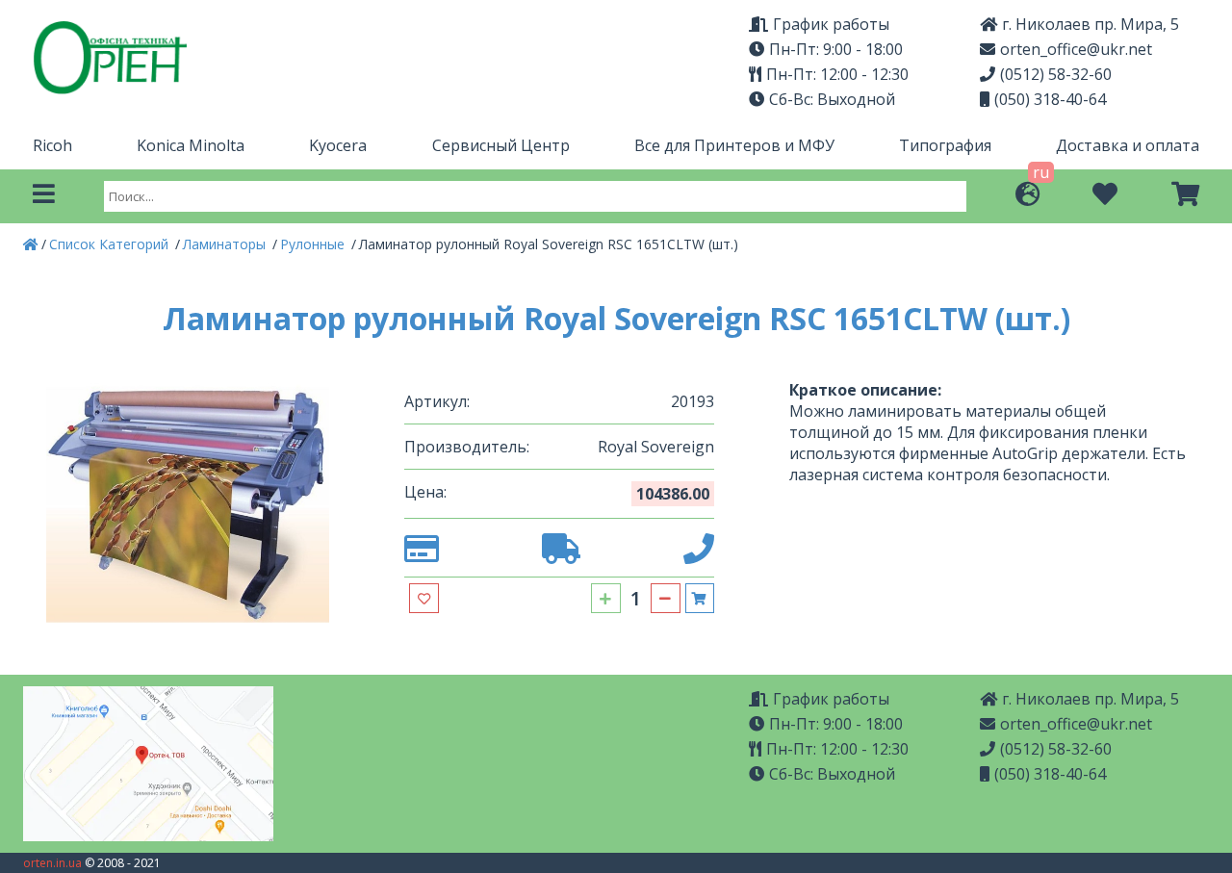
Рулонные (314, 244)
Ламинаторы (226, 244)
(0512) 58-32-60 (1056, 74)
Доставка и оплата (1127, 145)
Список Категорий (110, 244)
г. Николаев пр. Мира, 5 (1090, 698)
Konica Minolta (190, 145)
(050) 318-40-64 (1050, 99)
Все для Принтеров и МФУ (734, 145)
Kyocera (338, 145)
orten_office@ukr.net (1076, 49)
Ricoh (52, 145)
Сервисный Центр (501, 145)
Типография (945, 145)
